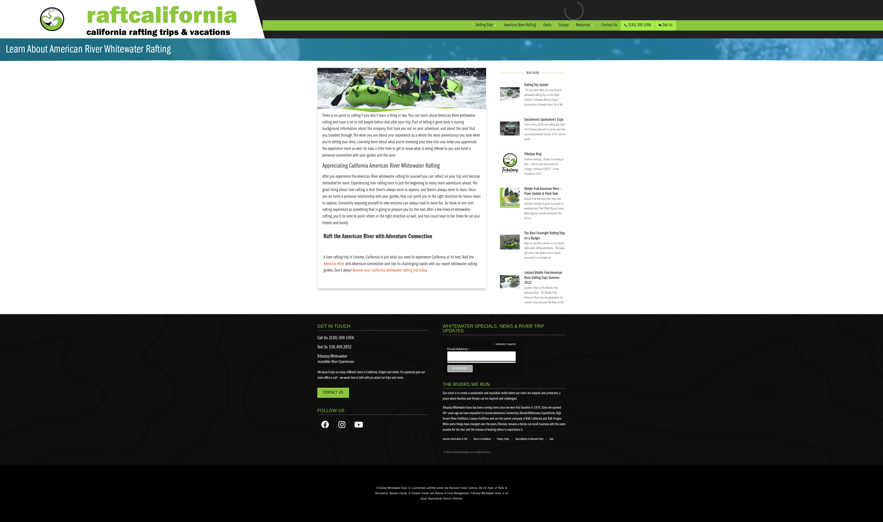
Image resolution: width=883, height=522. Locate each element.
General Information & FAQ (455, 439)
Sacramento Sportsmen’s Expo (543, 120)
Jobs (551, 439)
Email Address (459, 349)
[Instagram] (342, 424)
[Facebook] (325, 424)
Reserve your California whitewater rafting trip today (390, 270)
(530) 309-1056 (341, 338)
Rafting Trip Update (536, 85)
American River (334, 264)
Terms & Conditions (482, 439)
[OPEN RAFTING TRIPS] (495, 25)
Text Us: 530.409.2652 (334, 347)
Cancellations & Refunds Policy (529, 439)
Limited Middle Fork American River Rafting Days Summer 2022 (543, 278)
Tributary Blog (532, 154)
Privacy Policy (503, 439)
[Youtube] (359, 424)
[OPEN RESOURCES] (592, 25)
